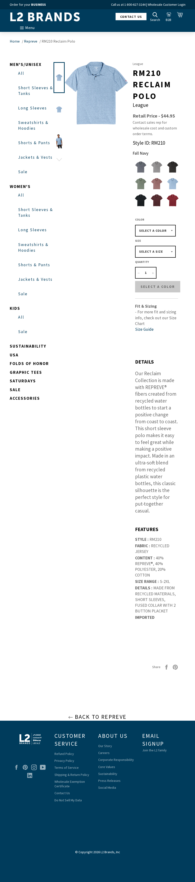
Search (156, 16)
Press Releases (109, 781)
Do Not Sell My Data (68, 800)
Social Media (107, 787)
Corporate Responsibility (116, 760)
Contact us (131, 17)
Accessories (25, 398)
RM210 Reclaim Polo (58, 41)
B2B (170, 16)
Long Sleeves (32, 108)
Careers (104, 753)
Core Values (106, 767)
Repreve (30, 41)
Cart (181, 16)
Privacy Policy (64, 761)
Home (15, 41)
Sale (23, 171)
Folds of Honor (29, 363)
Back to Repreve (100, 716)
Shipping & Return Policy (71, 775)
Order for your (28, 4)
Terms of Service (66, 767)
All (21, 73)
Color (139, 219)
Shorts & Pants (34, 142)
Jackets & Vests (35, 157)
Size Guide (144, 329)
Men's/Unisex (26, 64)
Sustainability (28, 346)
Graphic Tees (26, 372)
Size (138, 240)
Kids (15, 308)
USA (14, 355)
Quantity (142, 262)
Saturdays (23, 381)
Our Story (105, 746)
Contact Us (62, 793)
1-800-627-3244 (135, 4)
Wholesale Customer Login (166, 4)
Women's (20, 186)
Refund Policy (64, 754)
